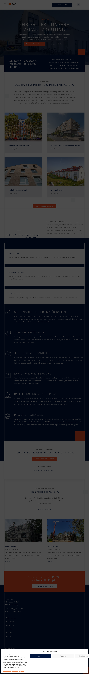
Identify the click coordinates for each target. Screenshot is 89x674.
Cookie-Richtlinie (7, 671)
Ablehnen (63, 656)
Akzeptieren (40, 656)
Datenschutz (15, 671)
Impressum (21, 671)
